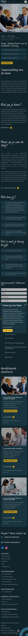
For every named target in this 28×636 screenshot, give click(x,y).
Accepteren (7, 330)
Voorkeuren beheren (7, 327)
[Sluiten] (24, 305)
